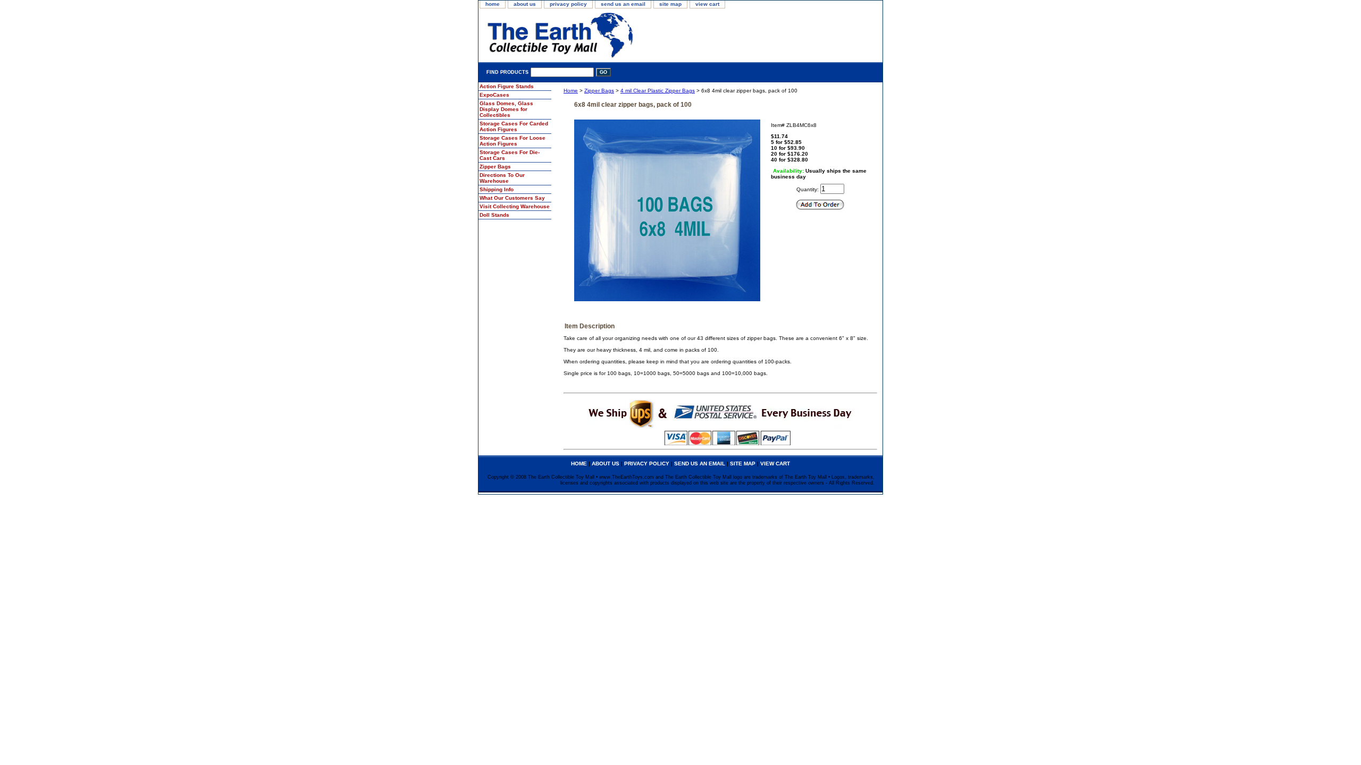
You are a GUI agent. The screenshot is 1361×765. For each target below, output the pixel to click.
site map (670, 4)
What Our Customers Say (512, 198)
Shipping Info (497, 189)
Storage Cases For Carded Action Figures (514, 126)
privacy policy (568, 4)
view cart (707, 4)
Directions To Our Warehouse (502, 178)
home (492, 4)
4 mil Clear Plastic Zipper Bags (657, 91)
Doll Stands (494, 215)
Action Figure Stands (507, 86)
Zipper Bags (599, 91)
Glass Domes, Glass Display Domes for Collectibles (506, 109)
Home (571, 91)
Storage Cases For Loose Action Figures (512, 141)
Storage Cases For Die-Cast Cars (510, 155)
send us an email (623, 4)
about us (525, 4)
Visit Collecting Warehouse (515, 206)
